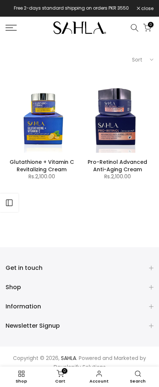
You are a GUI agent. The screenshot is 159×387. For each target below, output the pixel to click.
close (146, 8)
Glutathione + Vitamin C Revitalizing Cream (42, 165)
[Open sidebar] (9, 203)
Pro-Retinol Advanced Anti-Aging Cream (117, 165)
